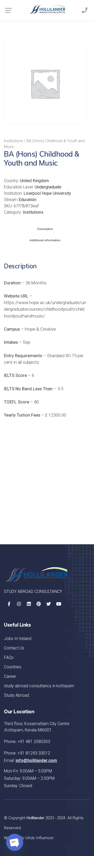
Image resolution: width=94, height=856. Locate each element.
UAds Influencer (39, 838)
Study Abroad (16, 695)
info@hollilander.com (36, 760)
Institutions (13, 141)
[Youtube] (58, 604)
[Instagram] (19, 604)
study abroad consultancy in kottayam (39, 685)
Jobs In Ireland (17, 638)
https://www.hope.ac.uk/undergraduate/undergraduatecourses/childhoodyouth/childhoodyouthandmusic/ (45, 309)
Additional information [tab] (45, 240)
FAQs (9, 657)
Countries (12, 666)
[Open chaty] (15, 842)
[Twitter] (49, 604)
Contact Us (14, 647)
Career (10, 676)
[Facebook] (9, 604)
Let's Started (65, 519)
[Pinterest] (39, 604)
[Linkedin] (29, 604)
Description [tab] (45, 229)
